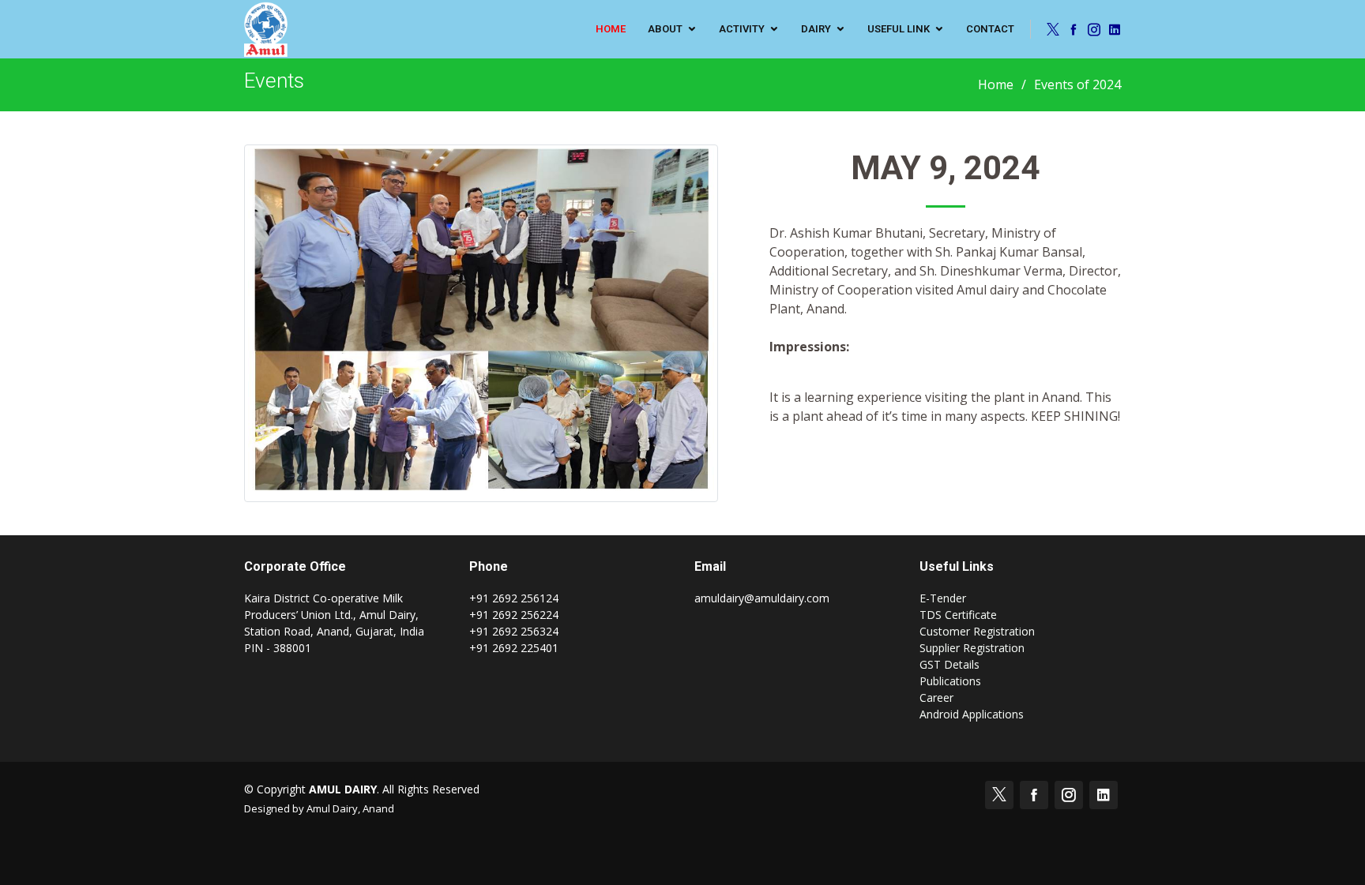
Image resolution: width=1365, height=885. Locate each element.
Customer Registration (977, 631)
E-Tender (942, 598)
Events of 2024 (1077, 84)
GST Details (949, 664)
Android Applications (971, 714)
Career (936, 697)
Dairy (816, 29)
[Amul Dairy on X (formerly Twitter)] (1050, 29)
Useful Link (898, 29)
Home (995, 84)
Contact (990, 29)
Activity (742, 29)
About (665, 29)
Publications (950, 680)
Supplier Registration (972, 647)
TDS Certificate (958, 614)
